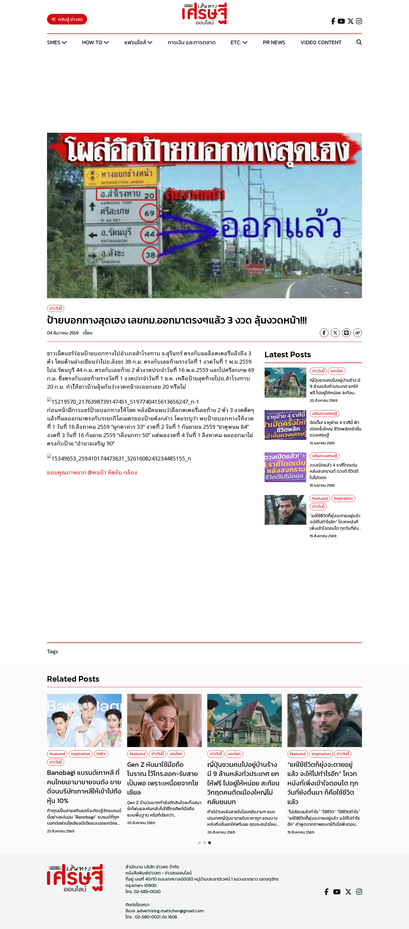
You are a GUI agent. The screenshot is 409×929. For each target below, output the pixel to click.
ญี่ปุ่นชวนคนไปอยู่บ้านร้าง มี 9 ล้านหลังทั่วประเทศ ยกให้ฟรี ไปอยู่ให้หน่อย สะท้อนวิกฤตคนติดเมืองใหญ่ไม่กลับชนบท (336, 392)
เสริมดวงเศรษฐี (324, 414)
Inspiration (343, 498)
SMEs (53, 42)
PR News (274, 42)
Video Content (320, 42)
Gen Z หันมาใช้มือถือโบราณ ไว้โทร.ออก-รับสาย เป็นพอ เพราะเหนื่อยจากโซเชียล (162, 778)
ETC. (236, 42)
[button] (199, 842)
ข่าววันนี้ (56, 308)
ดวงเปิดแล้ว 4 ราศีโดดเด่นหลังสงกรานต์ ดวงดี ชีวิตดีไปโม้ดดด (334, 471)
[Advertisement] (204, 90)
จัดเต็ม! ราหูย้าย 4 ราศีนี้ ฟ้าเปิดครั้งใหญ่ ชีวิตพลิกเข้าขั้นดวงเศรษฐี (335, 428)
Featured (320, 498)
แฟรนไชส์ (135, 42)
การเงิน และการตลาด (192, 42)
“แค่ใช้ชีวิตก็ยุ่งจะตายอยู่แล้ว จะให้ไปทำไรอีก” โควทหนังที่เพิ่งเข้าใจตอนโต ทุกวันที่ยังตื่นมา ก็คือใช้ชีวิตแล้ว (335, 525)
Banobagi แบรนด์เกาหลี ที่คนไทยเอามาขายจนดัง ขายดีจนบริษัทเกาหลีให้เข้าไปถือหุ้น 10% (84, 786)
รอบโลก (337, 371)
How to (92, 42)
